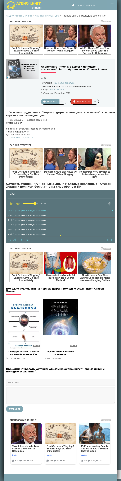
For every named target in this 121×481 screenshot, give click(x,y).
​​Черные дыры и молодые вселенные (60, 353)
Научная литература (64, 83)
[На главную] (24, 5)
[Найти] (73, 5)
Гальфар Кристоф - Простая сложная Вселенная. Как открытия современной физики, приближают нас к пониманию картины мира (23, 353)
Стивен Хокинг (56, 90)
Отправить (14, 409)
